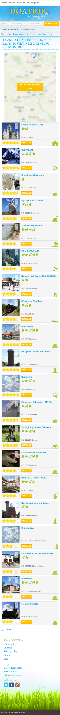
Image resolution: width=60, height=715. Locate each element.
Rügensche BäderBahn (32, 301)
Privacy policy (10, 651)
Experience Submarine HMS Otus (37, 402)
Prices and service (13, 675)
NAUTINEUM (27, 326)
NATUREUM (26, 578)
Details (26, 143)
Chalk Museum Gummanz (33, 452)
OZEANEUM (27, 150)
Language (31, 3)
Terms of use (10, 671)
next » (10, 629)
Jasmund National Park (32, 225)
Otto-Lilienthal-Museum (32, 175)
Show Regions (27, 29)
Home (15, 34)
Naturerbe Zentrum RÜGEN (34, 478)
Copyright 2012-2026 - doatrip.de (12, 712)
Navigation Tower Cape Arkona (36, 352)
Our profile (9, 644)
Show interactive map (30, 87)
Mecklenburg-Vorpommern (41, 34)
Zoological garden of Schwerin (36, 427)
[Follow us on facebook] (11, 685)
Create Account (8, 3)
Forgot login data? (13, 668)
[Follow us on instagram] (17, 685)
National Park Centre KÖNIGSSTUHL (38, 276)
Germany (24, 34)
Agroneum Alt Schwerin (32, 200)
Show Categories (8, 29)
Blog (6, 659)
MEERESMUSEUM (30, 251)
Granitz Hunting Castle (32, 125)
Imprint (8, 648)
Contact (8, 655)
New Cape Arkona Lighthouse (35, 503)
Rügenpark (26, 377)
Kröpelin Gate (27, 528)
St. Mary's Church (29, 604)
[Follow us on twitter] (6, 685)
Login (19, 3)
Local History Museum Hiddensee (37, 553)
